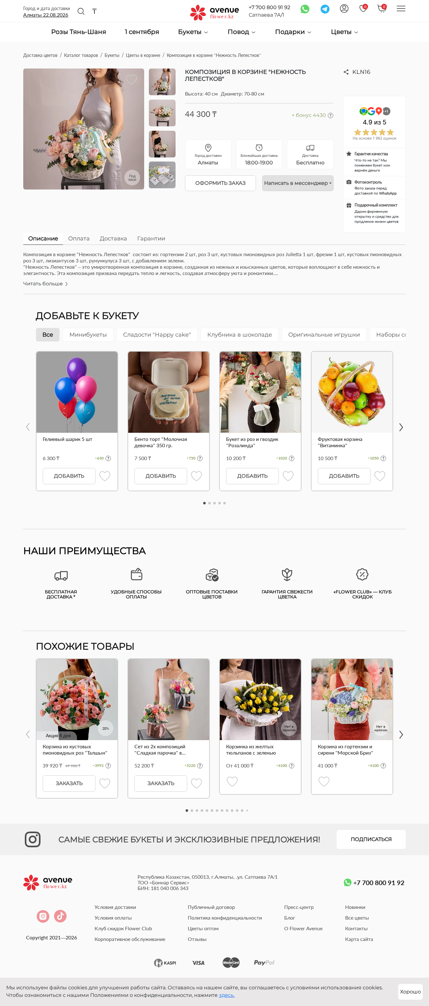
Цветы (342, 32)
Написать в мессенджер (296, 183)
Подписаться (371, 839)
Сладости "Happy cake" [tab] (157, 334)
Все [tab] (47, 334)
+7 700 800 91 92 (269, 7)
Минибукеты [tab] (88, 334)
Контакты (356, 928)
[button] (204, 503)
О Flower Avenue (303, 928)
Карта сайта (359, 939)
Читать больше (43, 284)
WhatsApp (388, 193)
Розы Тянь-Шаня (78, 32)
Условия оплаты (113, 918)
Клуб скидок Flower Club (123, 928)
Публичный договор (211, 907)
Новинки (355, 907)
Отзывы (197, 939)
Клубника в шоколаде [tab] (239, 334)
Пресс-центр (299, 907)
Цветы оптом (203, 928)
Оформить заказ (220, 183)
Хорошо (410, 992)
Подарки (291, 32)
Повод (239, 32)
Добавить (69, 476)
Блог (289, 918)
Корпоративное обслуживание (130, 939)
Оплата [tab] (79, 238)
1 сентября (142, 32)
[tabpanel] (214, 272)
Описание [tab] (43, 238)
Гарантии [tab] (151, 238)
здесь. (227, 995)
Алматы (45, 15)
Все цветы (357, 918)
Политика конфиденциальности (225, 918)
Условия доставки (115, 907)
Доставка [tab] (113, 238)
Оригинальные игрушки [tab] (324, 334)
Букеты (190, 32)
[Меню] (401, 8)
